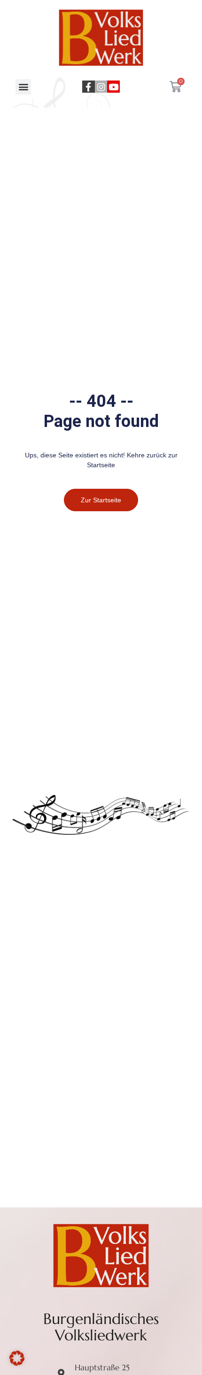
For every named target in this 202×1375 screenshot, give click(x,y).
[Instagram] (101, 87)
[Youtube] (113, 87)
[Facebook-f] (88, 87)
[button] (23, 87)
